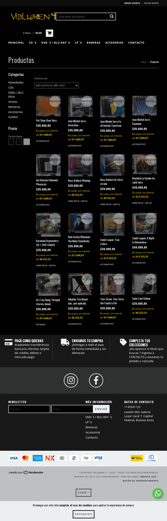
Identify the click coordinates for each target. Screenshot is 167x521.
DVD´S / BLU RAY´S (55, 42)
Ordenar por (41, 78)
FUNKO (13, 117)
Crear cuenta (132, 3)
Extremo (41, 324)
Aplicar (26, 141)
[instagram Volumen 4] (71, 380)
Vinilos (12, 102)
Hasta (19, 136)
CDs (11, 87)
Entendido (83, 514)
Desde (11, 136)
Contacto (136, 42)
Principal (16, 42)
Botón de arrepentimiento (141, 480)
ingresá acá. (148, 476)
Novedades (16, 82)
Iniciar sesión (151, 3)
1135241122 (132, 407)
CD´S (32, 42)
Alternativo (42, 141)
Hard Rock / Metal (78, 201)
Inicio (143, 62)
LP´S (78, 42)
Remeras (93, 42)
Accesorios (114, 42)
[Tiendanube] (26, 473)
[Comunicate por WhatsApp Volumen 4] (158, 493)
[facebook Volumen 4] (96, 380)
